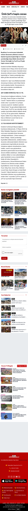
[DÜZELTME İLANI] (7, 272)
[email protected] (23, 460)
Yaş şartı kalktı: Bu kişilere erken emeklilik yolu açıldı (7, 288)
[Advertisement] (14, 348)
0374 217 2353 (14, 468)
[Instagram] (14, 477)
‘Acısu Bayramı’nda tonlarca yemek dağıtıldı (18, 323)
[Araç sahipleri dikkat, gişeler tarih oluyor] (21, 272)
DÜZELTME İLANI (5, 276)
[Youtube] (16, 477)
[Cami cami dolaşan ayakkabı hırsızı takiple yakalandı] (21, 221)
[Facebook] (9, 477)
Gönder (4, 258)
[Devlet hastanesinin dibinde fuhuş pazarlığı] (7, 221)
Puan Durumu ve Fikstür (19, 491)
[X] (11, 477)
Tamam (18, 509)
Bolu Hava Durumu (21, 487)
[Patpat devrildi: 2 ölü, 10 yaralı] (21, 210)
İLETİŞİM (23, 503)
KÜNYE (23, 7)
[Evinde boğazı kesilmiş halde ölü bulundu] (7, 210)
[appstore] (7, 481)
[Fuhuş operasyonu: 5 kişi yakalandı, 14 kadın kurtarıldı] (7, 195)
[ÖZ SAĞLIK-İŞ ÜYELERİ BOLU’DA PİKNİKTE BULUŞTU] (21, 283)
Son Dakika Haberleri (21, 495)
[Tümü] (26, 266)
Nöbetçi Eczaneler (8, 487)
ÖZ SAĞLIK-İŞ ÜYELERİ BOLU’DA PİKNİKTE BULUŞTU (20, 288)
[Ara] (26, 2)
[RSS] (19, 477)
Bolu (13, 298)
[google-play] (20, 481)
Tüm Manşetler (7, 495)
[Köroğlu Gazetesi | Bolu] (13, 3)
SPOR (8, 7)
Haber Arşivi (7, 497)
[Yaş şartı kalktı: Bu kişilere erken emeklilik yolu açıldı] (7, 283)
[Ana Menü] (1, 2)
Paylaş (4, 45)
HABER (3, 7)
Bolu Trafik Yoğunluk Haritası (7, 491)
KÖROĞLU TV (15, 7)
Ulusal (14, 11)
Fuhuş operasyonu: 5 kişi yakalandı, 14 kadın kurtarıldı (7, 201)
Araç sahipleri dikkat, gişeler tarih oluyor (19, 301)
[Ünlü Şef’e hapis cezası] (14, 35)
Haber (13, 313)
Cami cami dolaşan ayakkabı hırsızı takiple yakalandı (20, 227)
